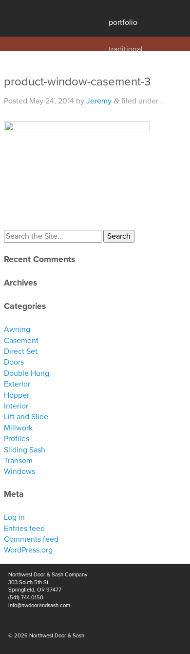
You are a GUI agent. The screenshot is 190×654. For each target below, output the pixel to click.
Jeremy (99, 101)
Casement (21, 341)
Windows (19, 471)
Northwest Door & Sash (39, 18)
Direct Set (21, 351)
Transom (18, 461)
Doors (14, 362)
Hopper (16, 395)
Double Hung (26, 373)
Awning (17, 329)
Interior (16, 406)
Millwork (18, 428)
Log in (14, 517)
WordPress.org (28, 550)
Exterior (17, 384)
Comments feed (31, 539)
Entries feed (24, 528)
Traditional (126, 48)
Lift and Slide (26, 417)
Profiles (16, 439)
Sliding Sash (24, 450)
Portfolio (123, 22)
